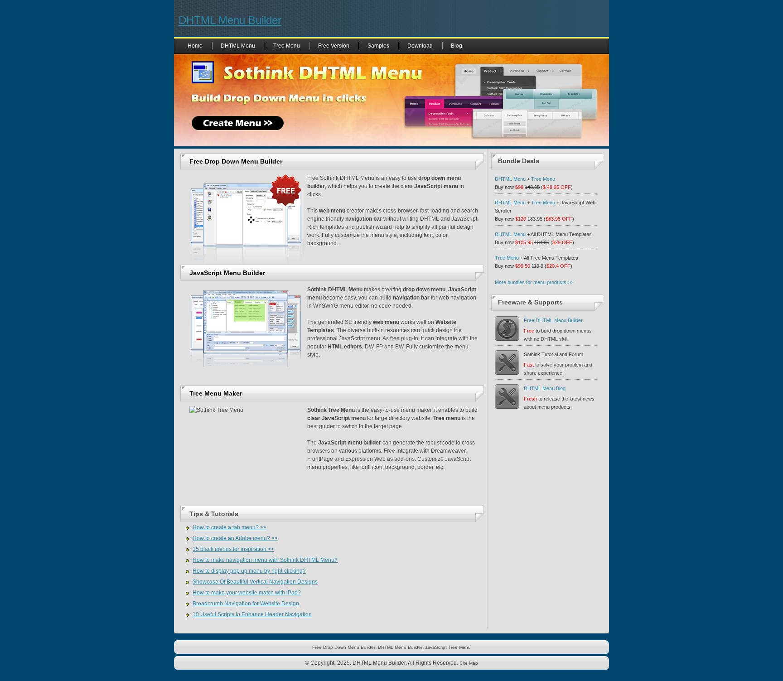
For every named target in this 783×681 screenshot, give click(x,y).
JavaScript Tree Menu (448, 647)
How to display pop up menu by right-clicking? (249, 571)
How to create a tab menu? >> (229, 527)
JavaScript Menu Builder (227, 272)
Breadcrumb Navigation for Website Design (246, 603)
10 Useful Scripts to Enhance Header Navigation (252, 614)
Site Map (468, 663)
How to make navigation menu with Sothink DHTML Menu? (265, 560)
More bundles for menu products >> (534, 282)
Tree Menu (286, 46)
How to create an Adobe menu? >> (235, 538)
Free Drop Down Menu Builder (235, 161)
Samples (378, 46)
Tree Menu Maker (215, 393)
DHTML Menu (238, 46)
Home (195, 46)
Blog (456, 46)
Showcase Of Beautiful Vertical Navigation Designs (255, 582)
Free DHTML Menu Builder (553, 320)
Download (420, 46)
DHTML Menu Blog (545, 388)
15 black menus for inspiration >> (233, 549)
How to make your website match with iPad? (247, 592)
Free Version (333, 46)
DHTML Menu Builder (230, 20)
